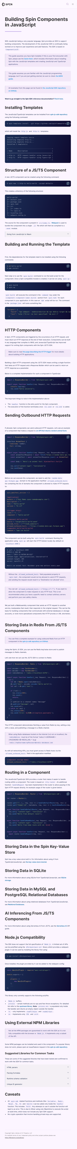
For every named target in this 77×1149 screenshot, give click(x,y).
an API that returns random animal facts (51, 431)
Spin (8, 4)
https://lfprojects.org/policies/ (14, 1137)
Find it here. (34, 99)
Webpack (55, 223)
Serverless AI (62, 926)
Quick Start (28, 59)
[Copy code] (68, 123)
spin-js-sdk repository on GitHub (35, 641)
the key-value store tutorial (36, 862)
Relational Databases (16, 904)
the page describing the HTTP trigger (37, 352)
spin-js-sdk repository (58, 114)
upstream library (26, 1006)
